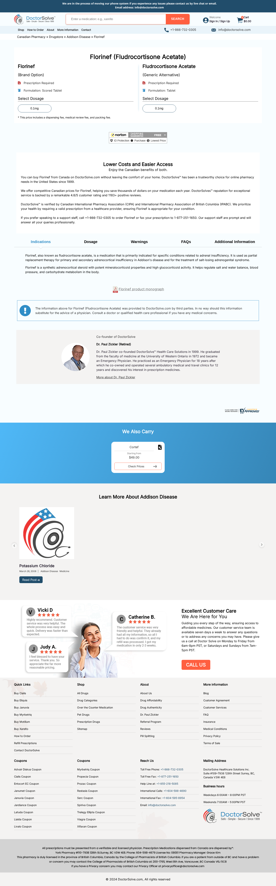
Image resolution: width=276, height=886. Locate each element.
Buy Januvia (21, 707)
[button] (177, 19)
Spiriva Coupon (86, 805)
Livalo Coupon (23, 826)
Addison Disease (78, 37)
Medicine (64, 571)
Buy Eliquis (20, 700)
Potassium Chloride (36, 566)
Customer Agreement (216, 700)
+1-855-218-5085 (167, 783)
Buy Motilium (22, 721)
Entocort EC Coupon (26, 783)
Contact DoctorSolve (27, 750)
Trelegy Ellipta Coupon (91, 812)
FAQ (206, 714)
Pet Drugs (83, 714)
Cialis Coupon (22, 776)
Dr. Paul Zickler (149, 714)
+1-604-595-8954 (173, 797)
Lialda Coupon (23, 819)
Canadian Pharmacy (31, 37)
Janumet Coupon (24, 790)
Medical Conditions (215, 728)
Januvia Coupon (24, 797)
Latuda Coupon (23, 812)
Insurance (209, 721)
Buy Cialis (20, 693)
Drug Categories (87, 700)
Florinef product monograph (141, 289)
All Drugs (82, 693)
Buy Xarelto (21, 728)
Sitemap (82, 728)
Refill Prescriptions (25, 743)
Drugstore (56, 37)
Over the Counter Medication (95, 707)
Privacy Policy (212, 736)
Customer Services (214, 707)
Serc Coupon (85, 797)
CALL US (196, 665)
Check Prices (136, 466)
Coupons (20, 761)
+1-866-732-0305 (183, 30)
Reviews (145, 728)
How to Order (22, 736)
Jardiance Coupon (25, 805)
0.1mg (34, 108)
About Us (146, 693)
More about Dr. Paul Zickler (115, 377)
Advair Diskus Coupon (27, 769)
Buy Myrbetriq (23, 714)
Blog (206, 693)
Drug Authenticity (151, 707)
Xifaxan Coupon (87, 826)
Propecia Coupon (87, 776)
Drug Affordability (151, 700)
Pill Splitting (147, 736)
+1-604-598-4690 (175, 790)
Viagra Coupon (86, 819)
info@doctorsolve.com (149, 7)
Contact (86, 29)
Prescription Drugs (88, 721)
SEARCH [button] (177, 18)
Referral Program (150, 721)
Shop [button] (21, 29)
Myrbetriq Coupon (88, 769)
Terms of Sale (211, 743)
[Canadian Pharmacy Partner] (34, 19)
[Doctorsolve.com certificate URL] (242, 410)
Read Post (29, 580)
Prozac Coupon (86, 783)
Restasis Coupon (87, 790)
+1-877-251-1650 (168, 776)
